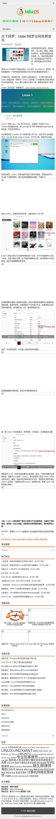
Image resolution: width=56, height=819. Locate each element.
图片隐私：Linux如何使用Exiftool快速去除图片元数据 (21, 690)
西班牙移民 (21, 772)
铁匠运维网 (5, 730)
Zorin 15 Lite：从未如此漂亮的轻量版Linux (17, 597)
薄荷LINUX (8, 769)
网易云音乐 (44, 539)
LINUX (14, 539)
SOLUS (15, 754)
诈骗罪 (8, 776)
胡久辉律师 (42, 766)
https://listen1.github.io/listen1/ (37, 88)
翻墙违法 (13, 767)
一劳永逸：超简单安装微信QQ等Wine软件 (17, 561)
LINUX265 (5, 718)
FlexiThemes (37, 816)
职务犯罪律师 (27, 767)
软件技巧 (18, 44)
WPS (8, 758)
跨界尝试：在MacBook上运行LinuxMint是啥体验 (19, 670)
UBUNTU (24, 754)
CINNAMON (14, 747)
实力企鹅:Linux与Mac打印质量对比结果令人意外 (19, 666)
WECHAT (50, 754)
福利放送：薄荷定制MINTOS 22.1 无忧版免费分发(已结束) (23, 678)
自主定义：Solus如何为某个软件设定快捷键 (17, 686)
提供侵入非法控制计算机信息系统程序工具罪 (27, 761)
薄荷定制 (19, 770)
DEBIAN (24, 747)
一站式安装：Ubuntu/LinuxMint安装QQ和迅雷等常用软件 (22, 585)
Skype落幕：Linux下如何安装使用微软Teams (18, 682)
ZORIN (13, 758)
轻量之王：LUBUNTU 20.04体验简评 (15, 569)
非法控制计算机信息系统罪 (20, 776)
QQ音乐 (36, 539)
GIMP (37, 747)
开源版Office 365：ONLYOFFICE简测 (15, 581)
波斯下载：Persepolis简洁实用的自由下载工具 (18, 658)
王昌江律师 (11, 763)
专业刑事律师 (27, 757)
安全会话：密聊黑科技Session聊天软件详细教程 (19, 565)
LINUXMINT (21, 539)
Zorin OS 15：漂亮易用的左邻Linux (14, 577)
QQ (10, 754)
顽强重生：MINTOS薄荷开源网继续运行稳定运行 (19, 674)
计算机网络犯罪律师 (27, 774)
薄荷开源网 (28, 770)
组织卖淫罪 (41, 763)
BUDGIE (4, 747)
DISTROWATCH (7, 710)
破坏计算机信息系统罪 (25, 763)
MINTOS (38, 750)
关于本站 (4, 573)
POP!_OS (47, 751)
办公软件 (41, 758)
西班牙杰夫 (5, 726)
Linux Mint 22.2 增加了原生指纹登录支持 (16, 662)
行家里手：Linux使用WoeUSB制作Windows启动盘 (20, 593)
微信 (6, 760)
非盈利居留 (33, 776)
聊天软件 (19, 767)
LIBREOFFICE (44, 747)
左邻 (46, 758)
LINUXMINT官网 (7, 722)
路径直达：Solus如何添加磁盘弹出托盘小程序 (18, 694)
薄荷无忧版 (38, 769)
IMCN (3, 714)
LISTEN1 (29, 539)
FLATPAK (31, 748)
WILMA (3, 758)
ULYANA (35, 754)
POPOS (4, 754)
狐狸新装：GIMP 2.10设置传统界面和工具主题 (19, 589)
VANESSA (42, 754)
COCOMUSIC (6, 539)
